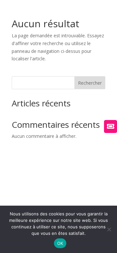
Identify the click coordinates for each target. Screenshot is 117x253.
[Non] (109, 229)
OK (60, 243)
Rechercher (90, 83)
